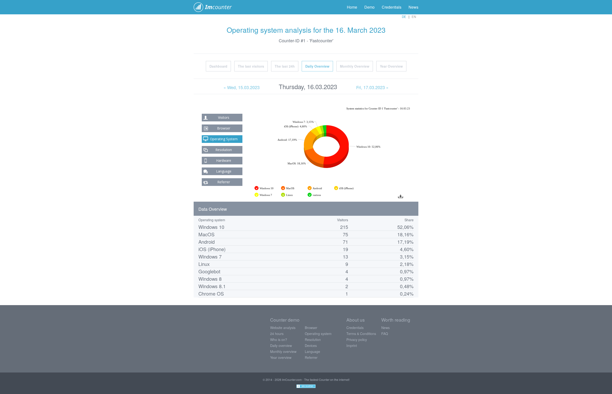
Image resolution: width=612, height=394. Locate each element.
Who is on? (278, 339)
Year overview (280, 357)
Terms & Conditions (361, 333)
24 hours (277, 333)
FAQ (384, 333)
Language (223, 171)
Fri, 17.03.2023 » (372, 87)
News (413, 7)
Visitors (223, 117)
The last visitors (251, 66)
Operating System (224, 139)
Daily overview (281, 345)
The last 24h (285, 66)
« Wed (242, 87)
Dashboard (218, 66)
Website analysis (282, 327)
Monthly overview (283, 351)
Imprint (351, 345)
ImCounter (215, 7)
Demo (369, 7)
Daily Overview (317, 66)
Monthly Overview (354, 66)
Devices (311, 345)
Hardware (223, 160)
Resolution (223, 149)
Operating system (318, 333)
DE (404, 16)
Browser (223, 128)
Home (352, 7)
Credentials (391, 7)
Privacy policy (356, 339)
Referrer (223, 182)
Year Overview (391, 66)
